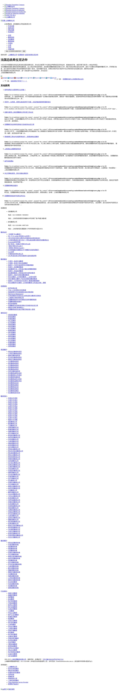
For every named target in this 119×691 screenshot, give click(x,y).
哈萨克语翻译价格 (14, 558)
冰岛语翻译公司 (13, 468)
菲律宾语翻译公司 (14, 482)
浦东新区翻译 (12, 315)
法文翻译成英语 (13, 361)
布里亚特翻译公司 (14, 470)
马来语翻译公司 (13, 441)
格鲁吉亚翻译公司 (14, 486)
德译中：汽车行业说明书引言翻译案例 (20, 265)
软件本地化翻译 (13, 668)
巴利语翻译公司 (13, 461)
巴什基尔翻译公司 (14, 463)
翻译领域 (11, 41)
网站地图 (11, 30)
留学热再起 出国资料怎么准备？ (15, 90)
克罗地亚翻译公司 (14, 500)
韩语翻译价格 (12, 560)
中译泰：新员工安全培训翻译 (18, 263)
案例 (4, 259)
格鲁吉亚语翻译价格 (15, 556)
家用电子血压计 (13, 684)
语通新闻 (21, 55)
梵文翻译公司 (12, 480)
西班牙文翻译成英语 (15, 359)
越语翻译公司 (12, 421)
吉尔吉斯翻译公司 (14, 494)
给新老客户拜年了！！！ (19, 81)
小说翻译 (11, 611)
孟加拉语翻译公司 (14, 517)
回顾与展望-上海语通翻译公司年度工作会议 (18, 112)
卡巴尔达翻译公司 (14, 496)
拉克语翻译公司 (13, 504)
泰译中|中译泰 (12, 416)
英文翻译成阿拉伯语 (15, 373)
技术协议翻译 (12, 640)
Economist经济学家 (14, 242)
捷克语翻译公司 (13, 445)
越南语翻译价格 (13, 588)
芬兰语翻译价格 (13, 554)
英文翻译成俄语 (13, 391)
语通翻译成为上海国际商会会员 (73, 79)
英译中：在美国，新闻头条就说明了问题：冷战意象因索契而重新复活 (27, 102)
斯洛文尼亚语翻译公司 (15, 525)
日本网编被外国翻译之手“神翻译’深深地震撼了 (23, 250)
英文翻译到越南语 (14, 377)
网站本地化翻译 (13, 670)
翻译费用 (4, 541)
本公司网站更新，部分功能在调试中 (16, 173)
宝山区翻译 (12, 334)
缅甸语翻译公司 (13, 443)
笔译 (9, 47)
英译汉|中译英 (12, 398)
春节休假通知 (8, 161)
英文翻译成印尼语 (14, 393)
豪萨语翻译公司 (13, 492)
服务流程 (11, 28)
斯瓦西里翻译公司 (14, 527)
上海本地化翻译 (13, 680)
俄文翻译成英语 (13, 369)
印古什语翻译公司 (14, 537)
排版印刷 (11, 49)
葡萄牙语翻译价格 (14, 572)
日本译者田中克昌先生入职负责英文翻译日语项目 (24, 295)
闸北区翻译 (12, 326)
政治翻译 (11, 599)
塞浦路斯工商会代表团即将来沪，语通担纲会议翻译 (21, 136)
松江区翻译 (12, 340)
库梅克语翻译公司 (14, 502)
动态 (4, 232)
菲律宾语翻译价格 (14, 552)
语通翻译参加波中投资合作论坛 (14, 196)
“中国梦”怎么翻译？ (14, 234)
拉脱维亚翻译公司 (14, 506)
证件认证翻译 (12, 620)
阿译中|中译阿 (12, 414)
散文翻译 (11, 632)
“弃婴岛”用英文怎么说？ (16, 248)
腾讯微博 (11, 78)
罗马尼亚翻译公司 (14, 514)
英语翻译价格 (12, 586)
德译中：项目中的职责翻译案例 (18, 275)
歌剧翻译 (11, 618)
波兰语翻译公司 (13, 447)
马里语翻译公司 (13, 516)
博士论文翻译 (12, 650)
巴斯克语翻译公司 (14, 465)
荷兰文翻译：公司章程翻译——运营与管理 (22, 277)
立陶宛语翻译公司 (14, 510)
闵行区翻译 (12, 332)
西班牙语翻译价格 (14, 580)
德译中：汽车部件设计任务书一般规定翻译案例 (23, 281)
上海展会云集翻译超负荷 (12, 149)
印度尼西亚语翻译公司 (15, 535)
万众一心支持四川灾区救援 (17, 290)
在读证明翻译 (12, 609)
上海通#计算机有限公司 (16, 297)
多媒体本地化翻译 (14, 672)
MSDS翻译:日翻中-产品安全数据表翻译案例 (22, 279)
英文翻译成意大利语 (15, 379)
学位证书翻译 (12, 626)
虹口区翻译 (12, 328)
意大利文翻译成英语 (15, 357)
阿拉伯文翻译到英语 (15, 351)
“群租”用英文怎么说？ (15, 246)
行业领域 (4, 591)
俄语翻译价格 (12, 548)
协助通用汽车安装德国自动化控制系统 (20, 292)
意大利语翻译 (12, 582)
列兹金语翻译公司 (14, 512)
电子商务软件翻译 (14, 652)
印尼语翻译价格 (13, 584)
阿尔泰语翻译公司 (14, 453)
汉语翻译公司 (12, 490)
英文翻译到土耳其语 (15, 375)
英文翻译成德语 (13, 385)
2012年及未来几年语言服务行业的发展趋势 (22, 256)
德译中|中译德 (12, 404)
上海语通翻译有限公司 (18, 659)
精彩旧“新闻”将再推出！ (16, 307)
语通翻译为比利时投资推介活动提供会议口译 (19, 124)
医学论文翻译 (12, 605)
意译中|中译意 (12, 410)
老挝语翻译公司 (13, 508)
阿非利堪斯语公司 (14, 457)
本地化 (10, 43)
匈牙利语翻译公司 (14, 437)
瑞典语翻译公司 (13, 431)
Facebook (24, 78)
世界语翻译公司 (13, 523)
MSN (48, 78)
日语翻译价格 (12, 574)
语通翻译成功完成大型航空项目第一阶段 (21, 309)
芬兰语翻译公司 (13, 484)
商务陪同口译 (12, 678)
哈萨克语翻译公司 (14, 488)
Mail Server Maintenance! (15, 294)
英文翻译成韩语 (13, 389)
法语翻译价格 (12, 550)
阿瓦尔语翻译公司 (14, 455)
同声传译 (11, 674)
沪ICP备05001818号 (49, 659)
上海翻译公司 (12, 55)
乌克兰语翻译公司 (14, 531)
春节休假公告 (12, 288)
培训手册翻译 (12, 630)
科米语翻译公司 (13, 498)
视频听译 (11, 676)
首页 (9, 35)
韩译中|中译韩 (12, 402)
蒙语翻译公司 (12, 423)
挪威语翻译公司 (13, 519)
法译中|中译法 (12, 406)
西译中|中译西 (12, 408)
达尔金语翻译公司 (14, 474)
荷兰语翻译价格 (13, 562)
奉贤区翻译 (12, 344)
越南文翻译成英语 (14, 355)
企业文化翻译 (12, 654)
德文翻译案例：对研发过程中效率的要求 (21, 273)
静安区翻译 (12, 317)
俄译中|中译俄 (12, 412)
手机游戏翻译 (12, 603)
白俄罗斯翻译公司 (14, 467)
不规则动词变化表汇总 (15, 254)
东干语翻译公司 (13, 478)
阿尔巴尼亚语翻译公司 (15, 451)
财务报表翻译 (12, 646)
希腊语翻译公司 (13, 429)
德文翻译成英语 (13, 363)
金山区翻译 (12, 338)
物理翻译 (11, 597)
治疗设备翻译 (12, 656)
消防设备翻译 (12, 644)
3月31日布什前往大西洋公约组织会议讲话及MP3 (24, 238)
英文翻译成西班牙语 (15, 381)
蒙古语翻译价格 (13, 568)
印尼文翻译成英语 (14, 371)
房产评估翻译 (12, 622)
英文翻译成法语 (13, 383)
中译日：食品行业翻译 (15, 261)
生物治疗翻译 (12, 636)
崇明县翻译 (12, 346)
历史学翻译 (12, 642)
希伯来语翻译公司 (14, 435)
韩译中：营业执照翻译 (15, 271)
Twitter (31, 78)
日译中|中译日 (12, 400)
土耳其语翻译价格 (14, 578)
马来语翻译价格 (13, 566)
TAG (61, 659)
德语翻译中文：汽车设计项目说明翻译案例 (22, 269)
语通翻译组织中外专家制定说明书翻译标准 (22, 299)
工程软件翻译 (12, 628)
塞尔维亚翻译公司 (14, 521)
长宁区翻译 (12, 322)
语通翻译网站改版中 (11, 185)
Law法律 (11, 252)
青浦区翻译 (12, 342)
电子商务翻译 (12, 601)
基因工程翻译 (12, 593)
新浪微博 (5, 78)
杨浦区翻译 (12, 330)
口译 (9, 45)
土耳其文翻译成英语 (15, 353)
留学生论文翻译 (13, 648)
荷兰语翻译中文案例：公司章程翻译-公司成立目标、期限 (27, 282)
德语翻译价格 (12, 546)
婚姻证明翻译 (12, 595)
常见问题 (11, 26)
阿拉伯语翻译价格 (14, 542)
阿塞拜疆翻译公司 (14, 459)
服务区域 (4, 313)
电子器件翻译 (12, 634)
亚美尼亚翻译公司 (14, 533)
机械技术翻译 (12, 616)
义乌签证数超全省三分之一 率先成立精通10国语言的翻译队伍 (28, 240)
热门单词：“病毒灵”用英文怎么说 (19, 244)
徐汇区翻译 (12, 320)
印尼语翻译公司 (13, 439)
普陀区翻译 (12, 324)
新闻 (4, 286)
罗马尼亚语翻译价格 (15, 564)
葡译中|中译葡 (12, 419)
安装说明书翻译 (13, 638)
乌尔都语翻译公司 (14, 529)
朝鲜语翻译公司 (13, 472)
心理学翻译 (12, 624)
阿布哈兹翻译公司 (14, 449)
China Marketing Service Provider (18, 682)
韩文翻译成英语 (13, 367)
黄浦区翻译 (12, 319)
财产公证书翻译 (13, 615)
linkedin (43, 78)
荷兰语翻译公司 (13, 433)
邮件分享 (54, 78)
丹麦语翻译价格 (13, 544)
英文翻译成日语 (13, 387)
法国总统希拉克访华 (31, 55)
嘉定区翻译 (12, 336)
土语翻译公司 (12, 425)
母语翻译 (11, 39)
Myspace (37, 78)
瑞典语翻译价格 (13, 576)
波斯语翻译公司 (13, 427)
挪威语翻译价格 (13, 570)
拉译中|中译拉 (12, 418)
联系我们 (11, 32)
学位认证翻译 (12, 613)
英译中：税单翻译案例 (15, 267)
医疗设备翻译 (12, 607)
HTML (58, 659)
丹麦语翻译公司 (13, 476)
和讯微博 (18, 78)
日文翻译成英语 (13, 365)
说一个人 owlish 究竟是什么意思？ (19, 236)
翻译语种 (11, 37)
